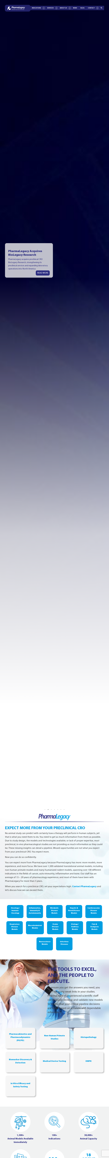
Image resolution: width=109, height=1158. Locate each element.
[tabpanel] (54, 405)
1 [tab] (45, 809)
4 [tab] (54, 809)
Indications (36, 8)
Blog (82, 8)
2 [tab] (48, 809)
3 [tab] (51, 809)
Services (50, 8)
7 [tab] (64, 809)
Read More (42, 273)
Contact (91, 8)
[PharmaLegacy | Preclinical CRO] (17, 8)
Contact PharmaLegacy (84, 886)
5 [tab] (58, 809)
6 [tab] (61, 809)
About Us (63, 8)
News (75, 8)
